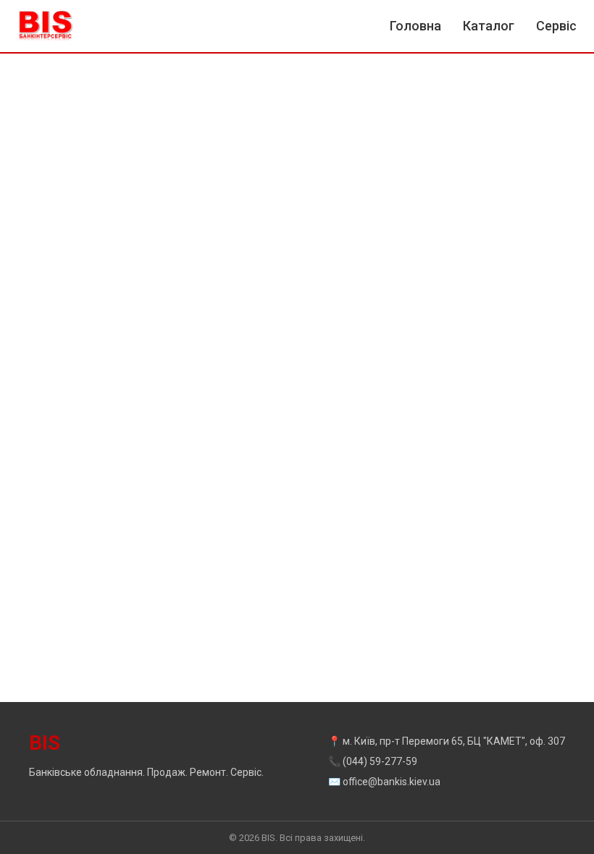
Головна (415, 25)
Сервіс (556, 25)
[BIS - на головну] (45, 26)
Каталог (488, 25)
